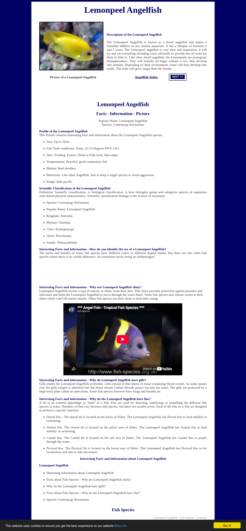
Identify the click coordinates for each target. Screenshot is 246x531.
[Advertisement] (123, 89)
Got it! (227, 525)
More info (120, 525)
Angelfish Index (146, 77)
